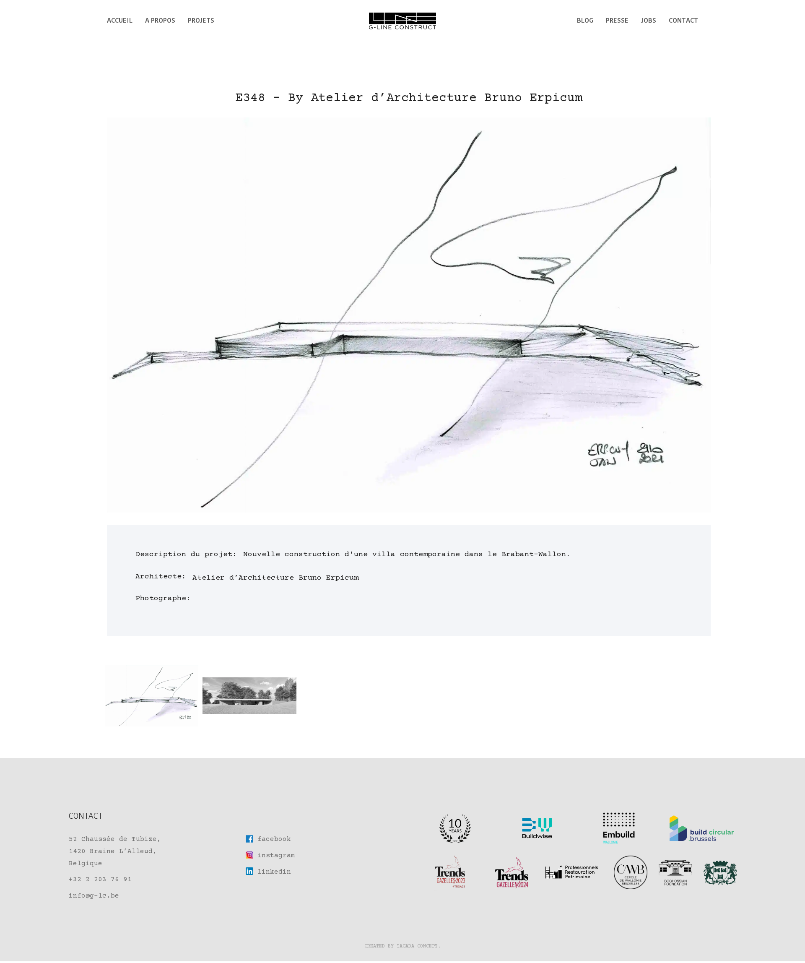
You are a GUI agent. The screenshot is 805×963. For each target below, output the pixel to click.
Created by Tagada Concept (401, 946)
